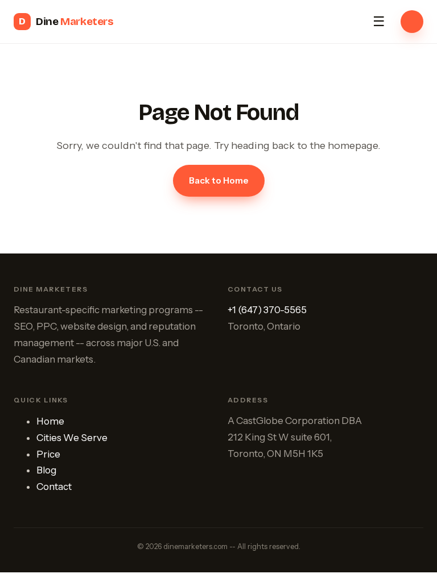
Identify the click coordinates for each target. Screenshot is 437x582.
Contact (54, 486)
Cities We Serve (72, 437)
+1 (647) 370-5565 (267, 309)
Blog (46, 470)
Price (48, 454)
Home (50, 421)
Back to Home (219, 180)
